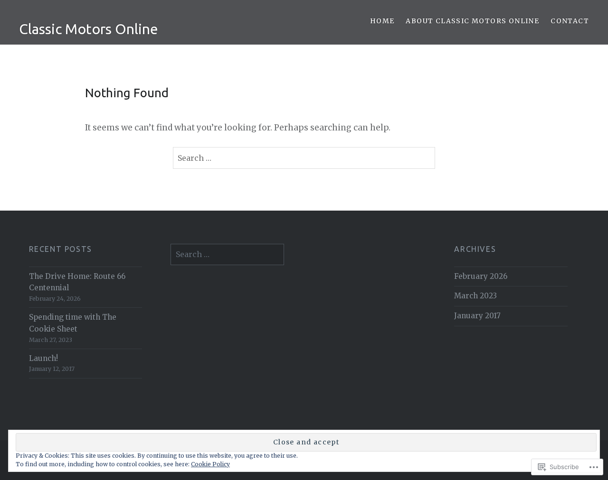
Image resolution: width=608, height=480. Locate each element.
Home (382, 21)
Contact (570, 21)
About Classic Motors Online (472, 21)
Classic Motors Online (88, 29)
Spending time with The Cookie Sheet (72, 323)
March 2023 (475, 295)
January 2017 (477, 315)
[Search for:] (304, 158)
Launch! (43, 358)
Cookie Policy (210, 464)
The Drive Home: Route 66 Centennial (77, 282)
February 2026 (480, 276)
